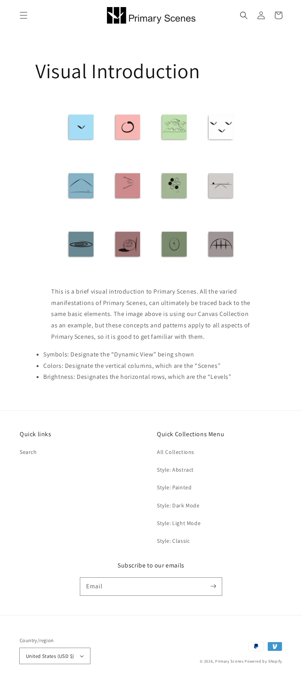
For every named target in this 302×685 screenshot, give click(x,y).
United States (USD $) (50, 656)
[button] (23, 15)
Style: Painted (174, 487)
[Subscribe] (213, 586)
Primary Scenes (229, 661)
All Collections (175, 451)
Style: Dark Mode (178, 505)
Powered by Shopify (263, 661)
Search (28, 451)
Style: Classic (173, 540)
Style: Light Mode (179, 523)
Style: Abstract (175, 469)
